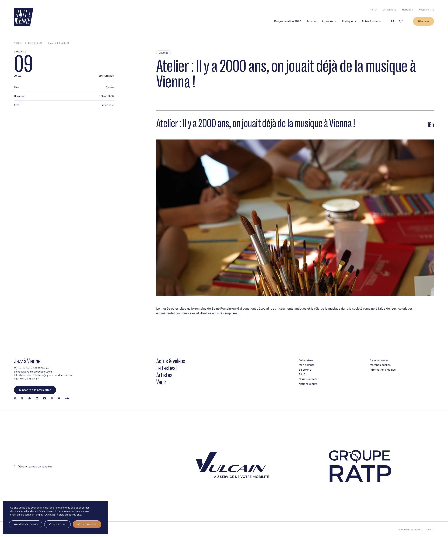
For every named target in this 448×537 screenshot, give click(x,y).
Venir (161, 382)
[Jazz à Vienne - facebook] (15, 398)
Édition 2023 (35, 43)
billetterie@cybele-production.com (52, 375)
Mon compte (306, 365)
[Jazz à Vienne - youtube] (44, 398)
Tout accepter (88, 524)
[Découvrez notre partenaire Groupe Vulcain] (231, 466)
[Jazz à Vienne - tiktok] (29, 398)
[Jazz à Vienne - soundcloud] (67, 398)
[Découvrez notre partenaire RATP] (359, 466)
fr (371, 10)
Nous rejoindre (308, 384)
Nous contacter (308, 379)
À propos (327, 21)
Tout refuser (58, 524)
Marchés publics (380, 365)
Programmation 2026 (287, 21)
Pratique (347, 21)
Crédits (430, 529)
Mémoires (407, 10)
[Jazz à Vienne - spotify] (52, 398)
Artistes (311, 21)
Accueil (18, 43)
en (376, 10)
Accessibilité (426, 10)
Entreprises (389, 10)
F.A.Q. (302, 374)
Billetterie (423, 21)
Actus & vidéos (371, 21)
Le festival (166, 368)
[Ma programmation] (400, 21)
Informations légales (383, 369)
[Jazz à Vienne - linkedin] (37, 398)
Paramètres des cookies (26, 524)
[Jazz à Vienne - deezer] (59, 398)
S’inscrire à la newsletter (35, 390)
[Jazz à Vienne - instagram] (22, 398)
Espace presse (379, 360)
